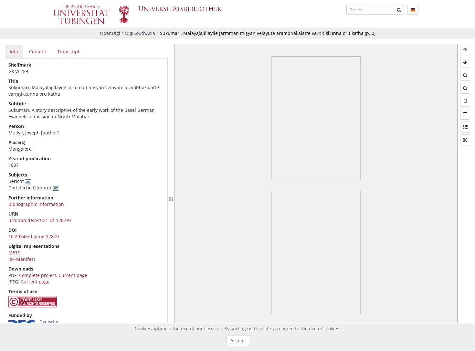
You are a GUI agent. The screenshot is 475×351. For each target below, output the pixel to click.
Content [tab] (37, 51)
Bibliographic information (36, 204)
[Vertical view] (465, 101)
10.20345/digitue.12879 (33, 236)
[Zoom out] (465, 88)
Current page (72, 275)
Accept (237, 340)
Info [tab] (14, 51)
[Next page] (465, 62)
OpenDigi (110, 33)
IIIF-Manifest (21, 259)
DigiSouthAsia (140, 33)
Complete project (37, 275)
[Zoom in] (465, 75)
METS (14, 253)
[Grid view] (465, 127)
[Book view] (465, 114)
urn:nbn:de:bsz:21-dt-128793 (39, 220)
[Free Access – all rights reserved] (32, 306)
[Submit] (399, 10)
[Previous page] (465, 49)
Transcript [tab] (68, 51)
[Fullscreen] (465, 139)
